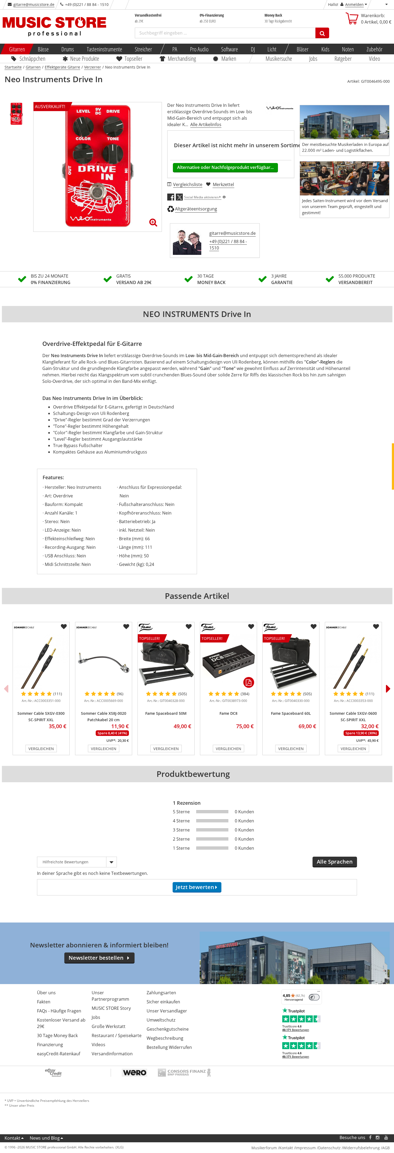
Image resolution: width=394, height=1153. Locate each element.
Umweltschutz (161, 1020)
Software (229, 49)
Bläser (302, 49)
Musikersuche (279, 58)
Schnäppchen (32, 58)
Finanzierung (50, 1045)
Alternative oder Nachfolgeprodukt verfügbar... (225, 167)
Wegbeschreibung (165, 1038)
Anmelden (354, 4)
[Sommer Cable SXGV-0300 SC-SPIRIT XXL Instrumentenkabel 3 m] (41, 662)
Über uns (46, 993)
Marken (228, 58)
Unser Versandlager (167, 1011)
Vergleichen (41, 748)
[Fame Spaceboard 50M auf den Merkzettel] (189, 626)
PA (174, 49)
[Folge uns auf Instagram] (378, 1138)
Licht (271, 49)
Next (388, 688)
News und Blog (45, 1138)
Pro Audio (199, 49)
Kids (325, 49)
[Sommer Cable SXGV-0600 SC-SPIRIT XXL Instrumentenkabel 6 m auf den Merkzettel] (376, 626)
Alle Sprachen (335, 861)
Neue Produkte (84, 58)
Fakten (43, 1002)
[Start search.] (322, 33)
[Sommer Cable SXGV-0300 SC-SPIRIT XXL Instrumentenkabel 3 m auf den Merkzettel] (64, 626)
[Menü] (318, 992)
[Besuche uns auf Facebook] (370, 1138)
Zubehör (374, 49)
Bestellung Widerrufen (169, 1047)
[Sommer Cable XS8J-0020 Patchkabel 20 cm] (103, 662)
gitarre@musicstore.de (33, 4)
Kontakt (12, 1138)
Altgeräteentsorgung (196, 209)
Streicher (143, 49)
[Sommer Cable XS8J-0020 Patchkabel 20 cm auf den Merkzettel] (126, 626)
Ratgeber (343, 58)
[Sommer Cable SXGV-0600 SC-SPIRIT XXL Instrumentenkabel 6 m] (353, 662)
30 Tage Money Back (57, 1035)
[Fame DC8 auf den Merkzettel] (251, 626)
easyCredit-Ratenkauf (58, 1054)
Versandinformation (112, 1054)
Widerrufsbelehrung (361, 1147)
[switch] (314, 997)
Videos (98, 1045)
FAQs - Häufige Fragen (59, 1011)
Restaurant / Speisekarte (117, 1035)
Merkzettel (223, 184)
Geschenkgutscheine (168, 1029)
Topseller (133, 58)
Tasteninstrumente (104, 49)
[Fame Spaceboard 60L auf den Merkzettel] (314, 626)
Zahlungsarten (161, 993)
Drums (67, 49)
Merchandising (182, 58)
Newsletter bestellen (96, 957)
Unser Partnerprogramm (110, 996)
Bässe (43, 49)
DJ (253, 49)
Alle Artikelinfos (205, 124)
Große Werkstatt (108, 1026)
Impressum (305, 1147)
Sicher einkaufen (163, 1002)
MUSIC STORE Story (111, 1008)
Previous (6, 688)
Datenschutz (329, 1147)
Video (374, 58)
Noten (348, 49)
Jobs (313, 58)
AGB (386, 1147)
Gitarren (17, 49)
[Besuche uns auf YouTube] (386, 1138)
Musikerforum (264, 1147)
